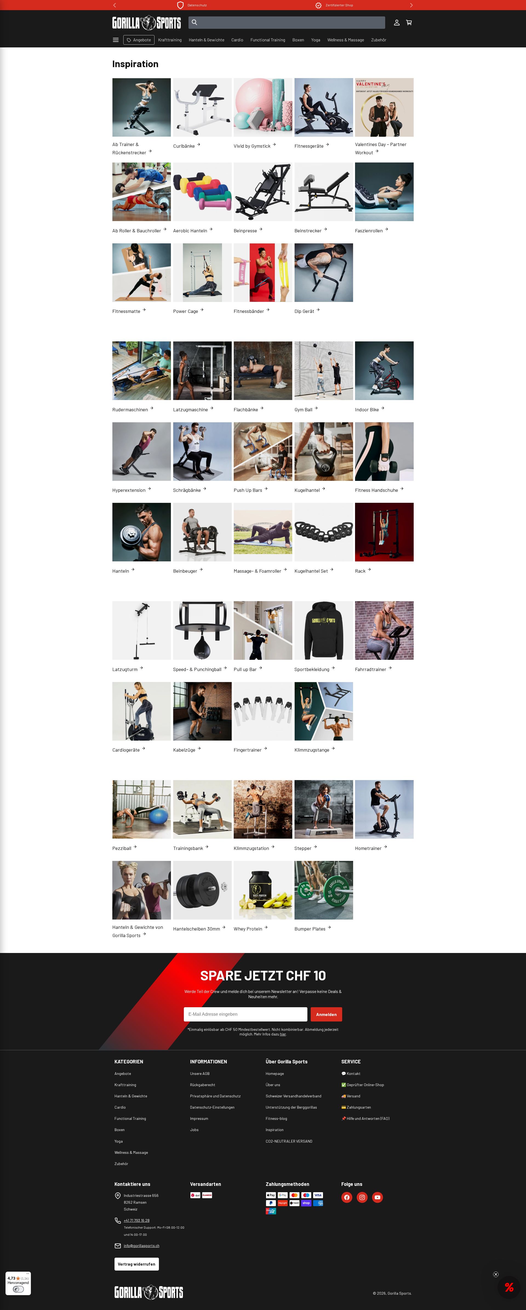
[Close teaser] (496, 1274)
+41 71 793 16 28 (137, 1220)
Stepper (303, 848)
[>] (411, 5)
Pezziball (121, 848)
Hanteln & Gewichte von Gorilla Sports (137, 931)
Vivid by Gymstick (252, 146)
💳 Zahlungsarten (356, 1107)
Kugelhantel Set (311, 571)
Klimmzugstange (312, 750)
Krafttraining (125, 1084)
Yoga (119, 1141)
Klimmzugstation (251, 848)
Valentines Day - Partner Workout (381, 148)
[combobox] (286, 22)
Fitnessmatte (126, 311)
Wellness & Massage (131, 1152)
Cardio (120, 1107)
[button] (409, 23)
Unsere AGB (200, 1073)
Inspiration (275, 1129)
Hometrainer (368, 848)
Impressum (199, 1118)
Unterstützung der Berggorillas (291, 1107)
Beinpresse (245, 230)
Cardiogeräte (126, 750)
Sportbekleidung (312, 669)
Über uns (273, 1084)
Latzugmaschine (190, 409)
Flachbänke (246, 409)
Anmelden (326, 1014)
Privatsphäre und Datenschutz (215, 1096)
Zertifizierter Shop (197, 5)
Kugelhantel (307, 490)
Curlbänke (184, 146)
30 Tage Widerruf (339, 5)
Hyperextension (128, 490)
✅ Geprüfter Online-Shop (362, 1084)
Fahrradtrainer (370, 669)
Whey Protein (248, 929)
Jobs (194, 1129)
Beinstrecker (308, 230)
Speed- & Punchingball (197, 669)
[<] (114, 5)
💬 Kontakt (351, 1073)
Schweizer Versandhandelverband (293, 1096)
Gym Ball (303, 409)
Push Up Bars (248, 490)
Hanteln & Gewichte (131, 1096)
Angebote (123, 1073)
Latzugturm (125, 669)
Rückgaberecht (202, 1084)
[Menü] (27, 1275)
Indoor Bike (367, 409)
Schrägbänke (187, 490)
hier (283, 1034)
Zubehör (121, 1163)
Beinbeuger (185, 571)
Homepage (275, 1073)
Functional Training (130, 1118)
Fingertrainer (248, 750)
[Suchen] (194, 23)
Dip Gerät (304, 311)
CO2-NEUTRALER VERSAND (289, 1141)
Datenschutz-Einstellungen (212, 1107)
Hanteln (120, 571)
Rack (360, 571)
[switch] (18, 1289)
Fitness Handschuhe (376, 490)
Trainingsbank (188, 848)
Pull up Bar (245, 669)
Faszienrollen (369, 230)
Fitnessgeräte (309, 146)
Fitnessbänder (249, 311)
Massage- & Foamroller (257, 571)
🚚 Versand (350, 1096)
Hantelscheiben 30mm (196, 929)
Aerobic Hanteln (190, 230)
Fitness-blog (276, 1118)
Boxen (120, 1129)
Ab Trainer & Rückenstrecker (129, 148)
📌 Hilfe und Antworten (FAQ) (365, 1118)
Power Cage (185, 311)
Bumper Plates (310, 929)
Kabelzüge (184, 750)
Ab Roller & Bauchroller (136, 230)
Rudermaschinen (130, 409)
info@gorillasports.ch (141, 1245)
